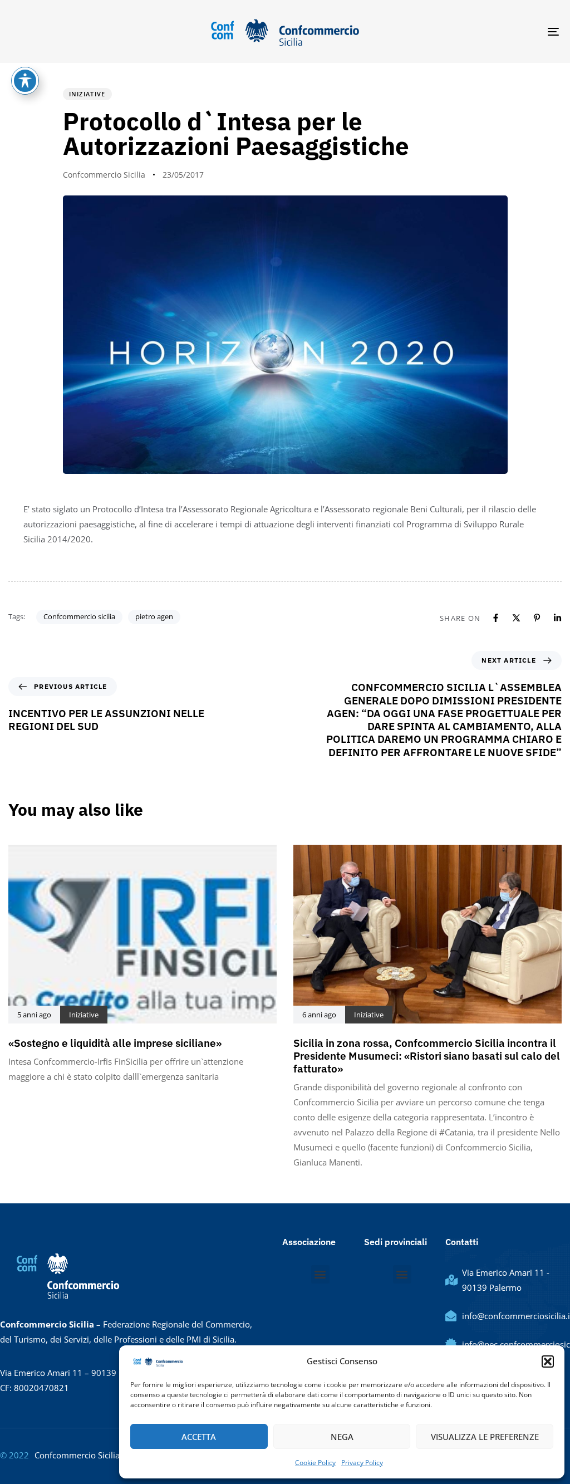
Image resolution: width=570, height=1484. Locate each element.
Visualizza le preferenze (485, 1436)
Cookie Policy (315, 1462)
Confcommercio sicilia (79, 616)
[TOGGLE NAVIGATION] (467, 31)
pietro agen (154, 616)
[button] (547, 1361)
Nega (342, 1436)
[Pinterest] (537, 618)
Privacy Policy (362, 1462)
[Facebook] (496, 618)
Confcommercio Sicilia (104, 174)
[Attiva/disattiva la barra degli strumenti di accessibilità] (25, 80)
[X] (516, 618)
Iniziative (87, 94)
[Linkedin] (557, 618)
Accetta (198, 1436)
